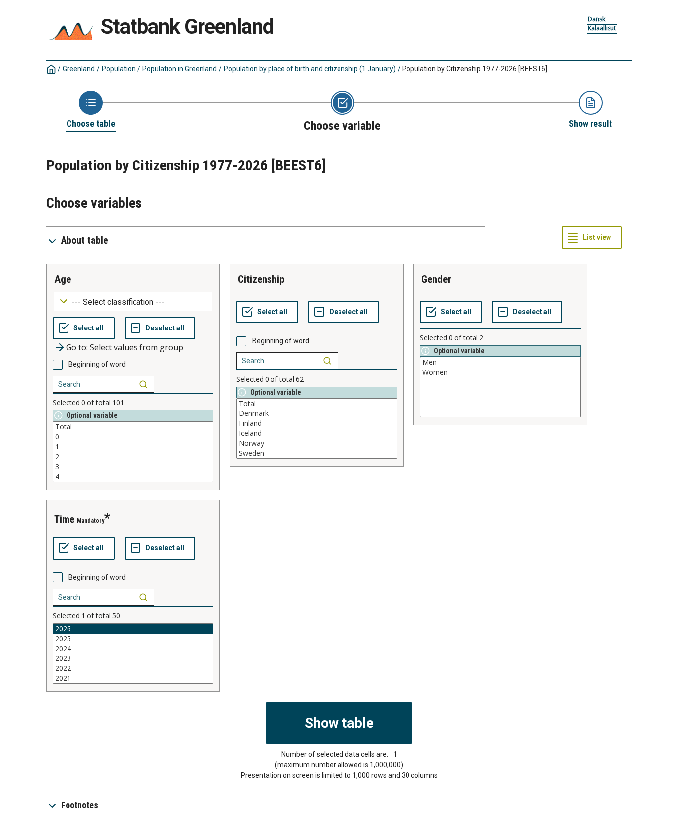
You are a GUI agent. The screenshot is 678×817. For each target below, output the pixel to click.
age (62, 279)
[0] (133, 437)
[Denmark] (317, 413)
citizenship (261, 279)
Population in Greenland (179, 69)
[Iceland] (317, 433)
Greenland (79, 69)
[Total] (133, 427)
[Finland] (317, 423)
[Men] (500, 362)
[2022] (133, 668)
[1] (133, 447)
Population (119, 69)
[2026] (133, 629)
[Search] (143, 384)
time (64, 519)
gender (436, 279)
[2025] (133, 639)
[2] (133, 457)
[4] (133, 477)
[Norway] (317, 443)
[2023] (133, 658)
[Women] (500, 372)
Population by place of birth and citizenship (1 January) (310, 69)
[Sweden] (317, 453)
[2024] (133, 649)
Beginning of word (97, 364)
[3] (133, 467)
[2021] (133, 678)
